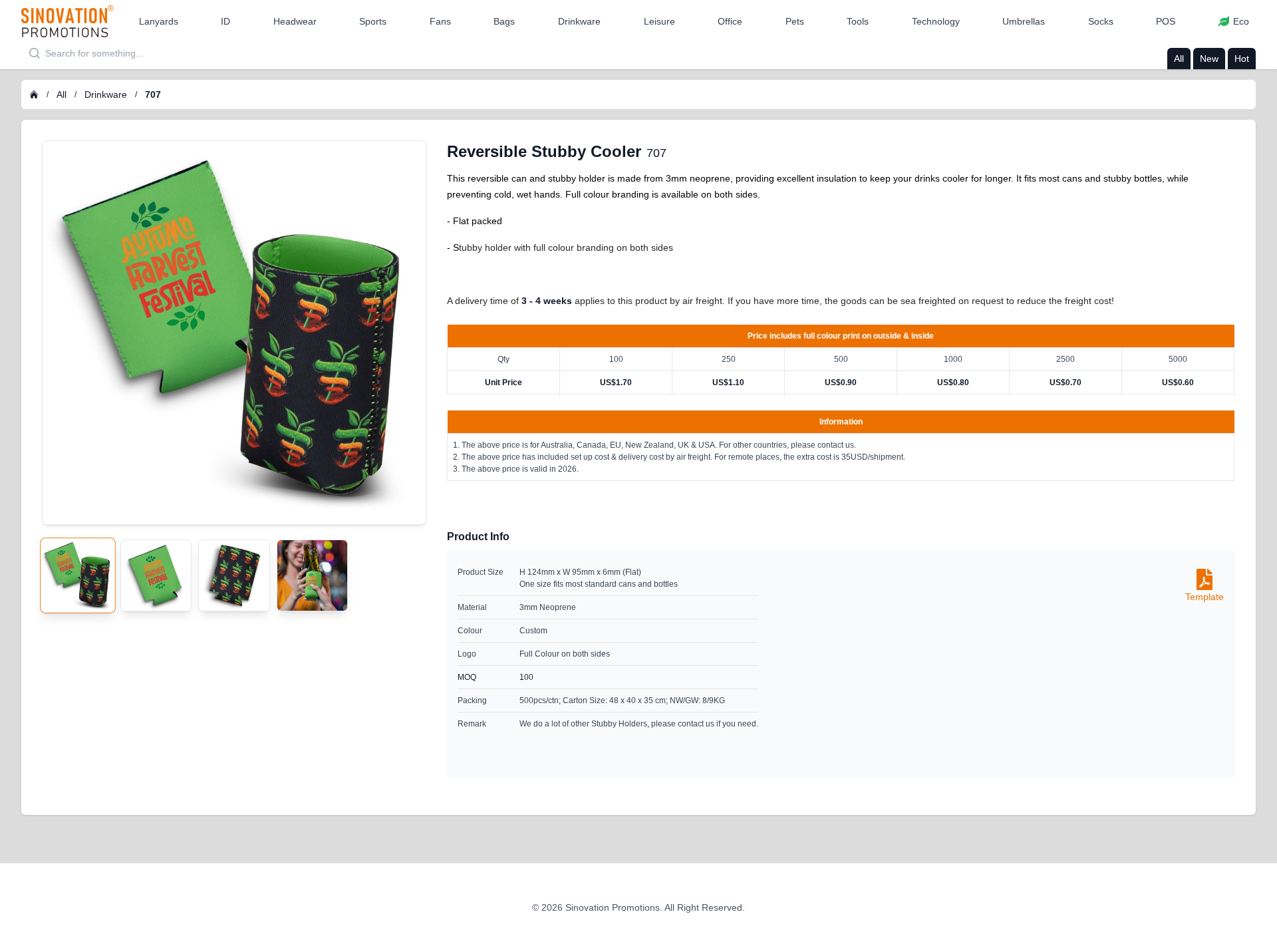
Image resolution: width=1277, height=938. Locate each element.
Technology (936, 21)
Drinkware (579, 21)
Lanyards (158, 21)
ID (225, 21)
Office (730, 21)
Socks (1100, 21)
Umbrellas (1023, 21)
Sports (372, 21)
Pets (794, 21)
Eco (1241, 21)
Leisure (659, 21)
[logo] (67, 21)
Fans (440, 21)
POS (1165, 21)
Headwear (295, 21)
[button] (158, 21)
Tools (858, 21)
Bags (504, 21)
